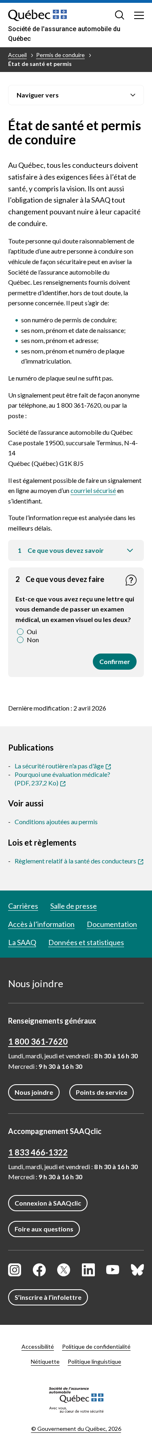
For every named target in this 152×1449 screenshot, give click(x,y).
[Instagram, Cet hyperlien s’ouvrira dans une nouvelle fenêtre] (14, 1269)
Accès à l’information (41, 924)
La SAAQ (22, 942)
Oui (32, 631)
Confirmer (114, 664)
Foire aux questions (44, 1229)
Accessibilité (37, 1346)
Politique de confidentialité (96, 1346)
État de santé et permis (40, 63)
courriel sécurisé (93, 490)
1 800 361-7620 (38, 1041)
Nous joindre (34, 1092)
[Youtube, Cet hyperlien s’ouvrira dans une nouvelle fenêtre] (112, 1269)
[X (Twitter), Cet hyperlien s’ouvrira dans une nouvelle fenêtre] (63, 1269)
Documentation (112, 924)
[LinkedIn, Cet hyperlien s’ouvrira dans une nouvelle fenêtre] (88, 1269)
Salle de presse (73, 905)
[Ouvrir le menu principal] (139, 15)
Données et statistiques (86, 942)
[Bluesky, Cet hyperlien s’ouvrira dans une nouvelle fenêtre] (137, 1269)
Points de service (101, 1092)
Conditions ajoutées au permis (56, 821)
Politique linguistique (94, 1361)
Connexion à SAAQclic (48, 1203)
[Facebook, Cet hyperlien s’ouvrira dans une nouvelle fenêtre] (39, 1269)
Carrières (23, 905)
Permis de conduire (60, 54)
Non (33, 639)
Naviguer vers (38, 95)
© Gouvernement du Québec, (76, 1428)
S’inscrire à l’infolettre (48, 1297)
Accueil (17, 54)
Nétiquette (45, 1361)
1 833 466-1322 (38, 1152)
